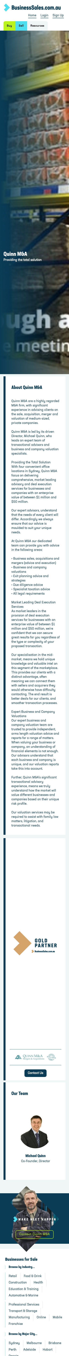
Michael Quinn (35, 1156)
